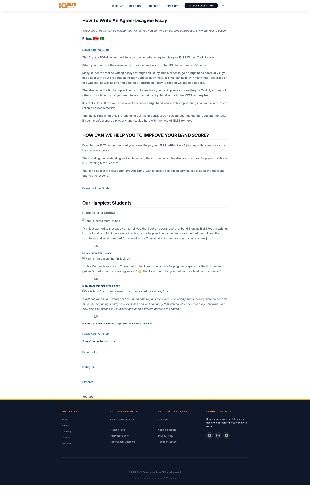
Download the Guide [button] (96, 50)
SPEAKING (173, 6)
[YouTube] (226, 435)
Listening (66, 437)
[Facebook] (209, 435)
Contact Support (167, 429)
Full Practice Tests (119, 435)
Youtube (88, 396)
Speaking (67, 443)
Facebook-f (90, 352)
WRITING (117, 6)
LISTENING (153, 6)
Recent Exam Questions (122, 441)
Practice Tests (117, 429)
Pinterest (88, 382)
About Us (163, 419)
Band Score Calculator (122, 419)
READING (135, 6)
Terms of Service (167, 441)
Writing (65, 425)
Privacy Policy (165, 435)
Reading (66, 431)
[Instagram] (218, 435)
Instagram (88, 367)
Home (65, 419)
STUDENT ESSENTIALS (201, 6)
